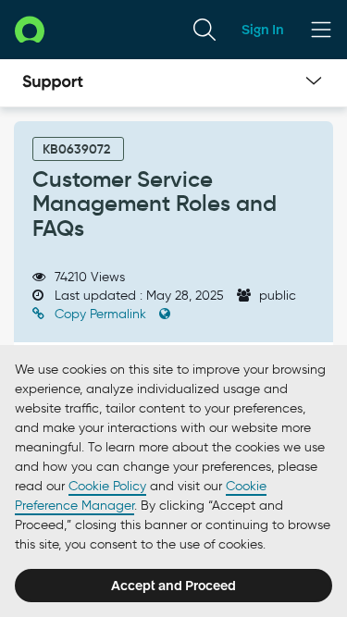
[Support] (52, 83)
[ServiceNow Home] (29, 29)
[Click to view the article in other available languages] (164, 314)
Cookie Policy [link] (107, 486)
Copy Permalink (100, 314)
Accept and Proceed (173, 585)
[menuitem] (204, 29)
